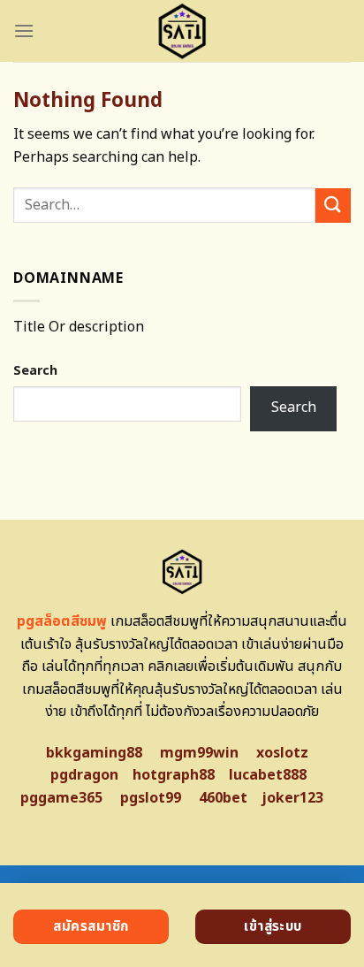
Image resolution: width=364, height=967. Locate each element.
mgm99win (199, 753)
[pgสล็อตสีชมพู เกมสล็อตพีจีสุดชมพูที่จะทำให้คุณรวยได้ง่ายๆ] (182, 31)
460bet (223, 798)
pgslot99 (150, 798)
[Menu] (23, 30)
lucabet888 (268, 775)
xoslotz (282, 753)
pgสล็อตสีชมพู (62, 621)
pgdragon (84, 775)
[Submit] (333, 205)
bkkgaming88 (94, 753)
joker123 (292, 798)
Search (35, 371)
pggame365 (61, 798)
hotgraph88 (174, 775)
